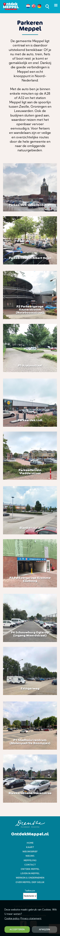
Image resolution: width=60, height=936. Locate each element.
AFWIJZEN (44, 929)
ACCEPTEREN (17, 929)
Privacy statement (30, 918)
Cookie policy (11, 918)
